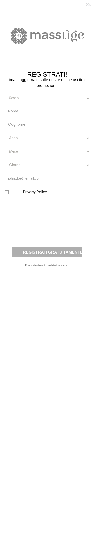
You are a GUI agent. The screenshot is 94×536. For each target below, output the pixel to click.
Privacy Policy (35, 192)
